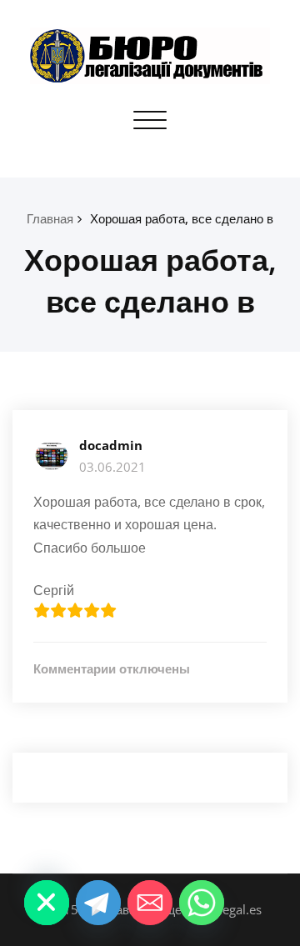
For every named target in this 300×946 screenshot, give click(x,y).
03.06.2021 (112, 466)
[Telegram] (98, 902)
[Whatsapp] (201, 902)
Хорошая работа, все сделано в (181, 218)
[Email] (150, 902)
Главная (50, 218)
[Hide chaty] (46, 902)
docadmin (110, 445)
